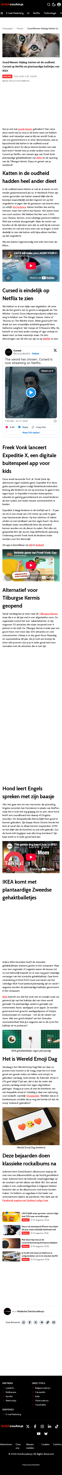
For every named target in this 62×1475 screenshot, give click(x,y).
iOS (31, 545)
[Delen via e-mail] (53, 1322)
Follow (35, 353)
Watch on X (47, 371)
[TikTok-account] (57, 1426)
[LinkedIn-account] (49, 1426)
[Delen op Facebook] (29, 1322)
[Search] (49, 4)
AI (28, 13)
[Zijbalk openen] (2, 13)
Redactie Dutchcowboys (15, 81)
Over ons (18, 1446)
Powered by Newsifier (31, 1465)
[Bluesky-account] (46, 1433)
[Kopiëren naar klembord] (47, 1322)
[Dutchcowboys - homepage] (12, 4)
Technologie (50, 13)
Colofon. (57, 1444)
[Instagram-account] (42, 1426)
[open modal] (59, 4)
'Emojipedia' (32, 1095)
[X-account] (28, 1426)
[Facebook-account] (35, 1426)
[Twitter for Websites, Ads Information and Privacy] (55, 421)
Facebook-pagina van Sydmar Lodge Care (25, 1200)
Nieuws (7, 76)
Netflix (36, 13)
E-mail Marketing (14, 13)
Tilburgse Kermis (48, 613)
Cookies (45, 1444)
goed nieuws (25, 129)
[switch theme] (54, 4)
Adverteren (6, 1444)
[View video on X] (31, 393)
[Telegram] (41, 1322)
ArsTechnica (19, 207)
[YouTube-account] (38, 1433)
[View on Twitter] (55, 352)
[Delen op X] (35, 1322)
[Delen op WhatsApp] (23, 1322)
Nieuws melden (30, 1446)
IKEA (39, 157)
